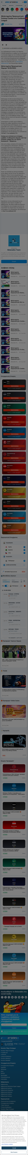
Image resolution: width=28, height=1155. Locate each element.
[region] (14, 1133)
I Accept (14, 1148)
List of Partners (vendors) (7, 1144)
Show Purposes (14, 1152)
